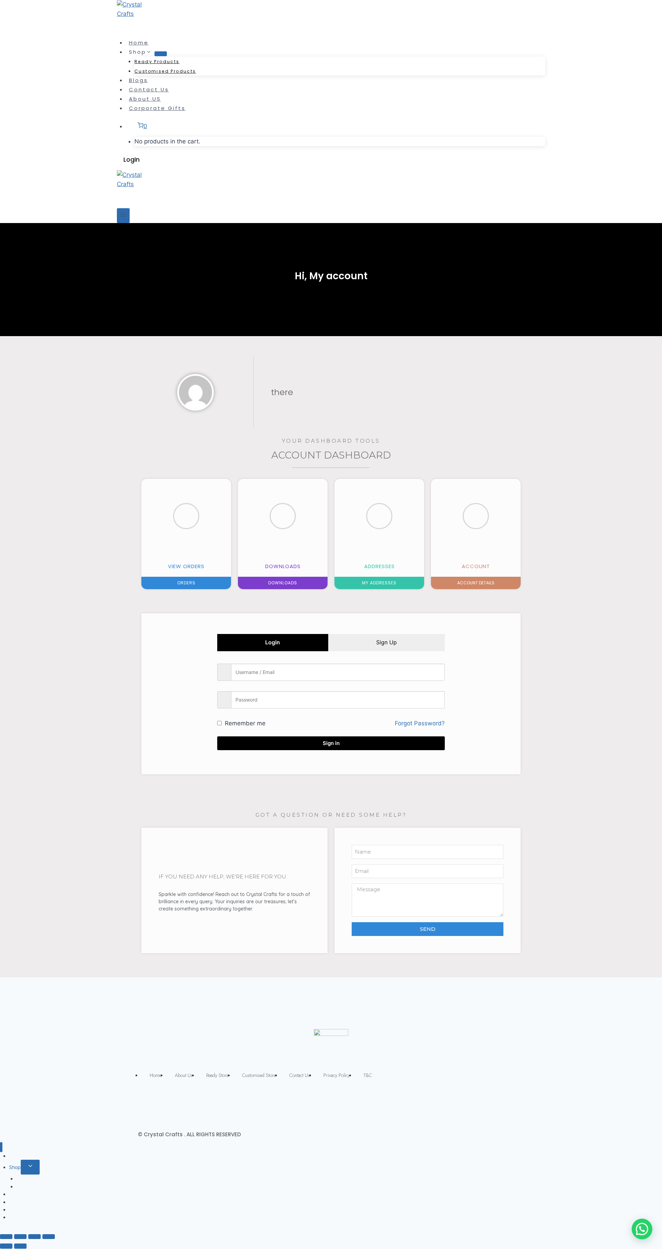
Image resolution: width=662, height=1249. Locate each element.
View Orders (186, 566)
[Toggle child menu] (30, 1167)
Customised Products (165, 71)
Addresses (379, 566)
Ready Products (157, 61)
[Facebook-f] (324, 1101)
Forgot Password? (420, 723)
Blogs (138, 80)
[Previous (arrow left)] (6, 1245)
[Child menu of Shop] (160, 53)
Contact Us (149, 89)
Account (476, 566)
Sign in (331, 743)
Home (139, 42)
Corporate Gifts (157, 108)
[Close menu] (1, 1147)
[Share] (20, 1236)
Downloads (283, 566)
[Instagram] (338, 1101)
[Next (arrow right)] (20, 1245)
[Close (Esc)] (6, 1236)
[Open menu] (123, 215)
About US (145, 98)
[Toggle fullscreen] (34, 1236)
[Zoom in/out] (48, 1236)
